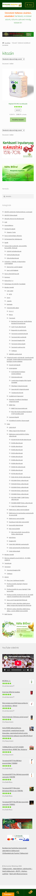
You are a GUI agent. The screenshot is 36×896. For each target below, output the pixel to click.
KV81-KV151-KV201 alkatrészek (20, 477)
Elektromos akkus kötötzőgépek (19, 510)
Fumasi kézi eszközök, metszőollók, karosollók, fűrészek (15, 247)
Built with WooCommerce (18, 874)
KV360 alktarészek (17, 457)
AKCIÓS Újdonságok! (10, 215)
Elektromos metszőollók (16, 518)
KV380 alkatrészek (17, 460)
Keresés (18, 892)
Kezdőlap (7, 43)
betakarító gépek (9, 229)
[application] (18, 663)
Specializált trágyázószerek (20, 389)
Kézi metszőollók (14, 529)
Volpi (8, 424)
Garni (8, 298)
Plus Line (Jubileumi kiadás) (15, 580)
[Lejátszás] (5, 670)
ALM (5, 222)
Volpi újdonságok (14, 551)
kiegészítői (12, 541)
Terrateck (12, 318)
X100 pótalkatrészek (13, 255)
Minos (11, 315)
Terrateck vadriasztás (18, 347)
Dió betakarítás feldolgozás (13, 239)
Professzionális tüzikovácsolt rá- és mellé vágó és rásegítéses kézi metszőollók (20, 596)
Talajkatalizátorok (17, 393)
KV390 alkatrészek (17, 463)
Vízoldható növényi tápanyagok (19, 420)
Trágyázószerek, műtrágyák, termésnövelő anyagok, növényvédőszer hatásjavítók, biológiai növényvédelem (20, 359)
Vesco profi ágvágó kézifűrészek (17, 600)
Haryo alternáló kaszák (11, 274)
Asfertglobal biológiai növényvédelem (18, 373)
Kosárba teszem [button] (18, 120)
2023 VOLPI (12, 427)
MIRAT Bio (12, 405)
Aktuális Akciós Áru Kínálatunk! (14, 219)
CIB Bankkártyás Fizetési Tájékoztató (15, 853)
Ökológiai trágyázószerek (19, 386)
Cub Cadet (10, 291)
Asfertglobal (13, 368)
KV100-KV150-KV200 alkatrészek (21, 439)
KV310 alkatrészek (17, 453)
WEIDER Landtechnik (15, 354)
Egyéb (6, 242)
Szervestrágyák (14, 417)
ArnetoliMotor (8, 225)
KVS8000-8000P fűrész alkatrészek (21, 503)
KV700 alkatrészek (17, 474)
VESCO (6, 577)
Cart (28, 890)
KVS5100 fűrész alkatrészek (19, 484)
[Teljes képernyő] (31, 670)
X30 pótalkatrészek (13, 258)
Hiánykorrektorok (16, 377)
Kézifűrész (12, 537)
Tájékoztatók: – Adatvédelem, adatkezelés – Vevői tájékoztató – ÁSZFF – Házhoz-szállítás (17, 871)
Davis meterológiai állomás (13, 236)
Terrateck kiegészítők (18, 340)
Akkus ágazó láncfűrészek (17, 431)
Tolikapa (14, 351)
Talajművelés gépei (13, 308)
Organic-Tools (11, 232)
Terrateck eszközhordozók (19, 334)
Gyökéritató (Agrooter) (16, 396)
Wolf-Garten (8, 614)
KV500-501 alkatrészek (18, 467)
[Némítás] (28, 670)
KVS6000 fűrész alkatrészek (19, 494)
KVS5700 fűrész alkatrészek (19, 491)
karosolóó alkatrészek (16, 525)
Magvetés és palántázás (18, 330)
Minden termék (9, 287)
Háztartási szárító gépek (14, 267)
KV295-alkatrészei (16, 446)
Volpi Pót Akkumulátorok (19, 506)
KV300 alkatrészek (17, 450)
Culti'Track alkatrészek (18, 327)
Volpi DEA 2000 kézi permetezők (19, 544)
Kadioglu (9, 304)
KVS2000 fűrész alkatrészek (19, 480)
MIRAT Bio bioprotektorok (19, 408)
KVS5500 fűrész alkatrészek (19, 487)
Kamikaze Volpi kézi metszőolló (19, 522)
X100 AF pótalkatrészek (14, 251)
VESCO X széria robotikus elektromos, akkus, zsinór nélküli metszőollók (18, 610)
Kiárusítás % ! (8, 281)
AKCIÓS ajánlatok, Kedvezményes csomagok (18, 212)
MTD (10, 294)
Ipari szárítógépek (12, 270)
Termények (7, 563)
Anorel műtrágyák (14, 365)
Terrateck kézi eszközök (18, 337)
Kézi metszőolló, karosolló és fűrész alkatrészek (20, 533)
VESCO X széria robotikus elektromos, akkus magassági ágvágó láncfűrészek (19, 604)
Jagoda (9, 301)
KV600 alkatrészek (17, 470)
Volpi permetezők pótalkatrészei (19, 548)
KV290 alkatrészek (17, 443)
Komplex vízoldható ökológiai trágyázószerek (18, 400)
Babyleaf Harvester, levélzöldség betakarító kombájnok (21, 322)
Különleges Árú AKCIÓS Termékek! (14, 284)
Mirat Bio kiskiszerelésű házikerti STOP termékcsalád (21, 413)
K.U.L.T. (11, 311)
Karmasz (7, 277)
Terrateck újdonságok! (18, 344)
